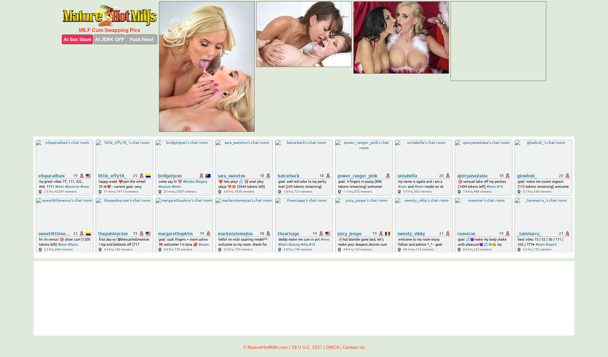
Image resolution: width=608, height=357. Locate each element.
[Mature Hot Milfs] (109, 16)
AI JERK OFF (109, 39)
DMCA (332, 347)
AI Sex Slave (77, 39)
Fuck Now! (142, 39)
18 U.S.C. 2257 (307, 347)
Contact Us (354, 347)
